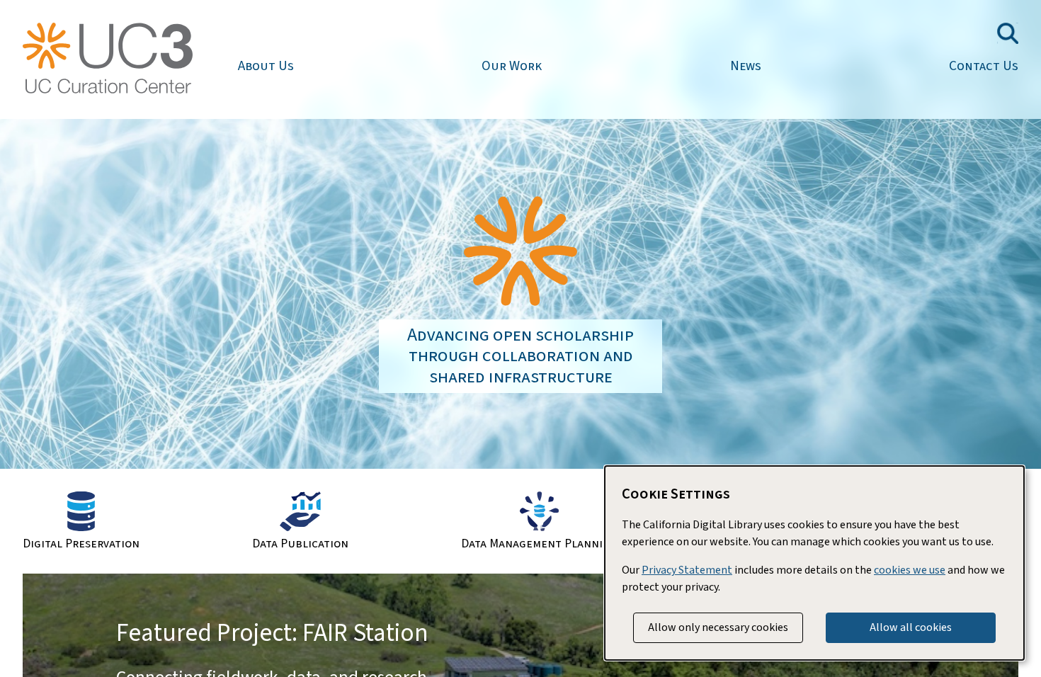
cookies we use (909, 570)
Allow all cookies (911, 627)
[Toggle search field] (1007, 33)
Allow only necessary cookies (718, 627)
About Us (266, 66)
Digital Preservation (81, 543)
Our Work (512, 66)
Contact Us (983, 66)
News (745, 66)
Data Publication (300, 543)
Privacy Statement (687, 570)
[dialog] (814, 563)
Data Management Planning (539, 543)
